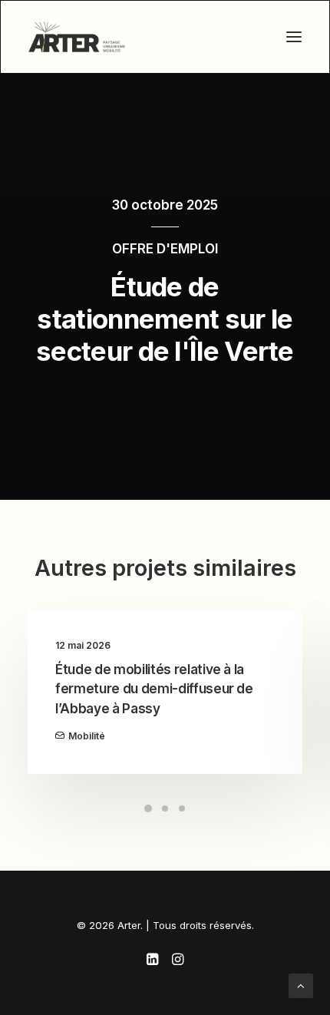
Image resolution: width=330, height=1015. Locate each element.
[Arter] (76, 36)
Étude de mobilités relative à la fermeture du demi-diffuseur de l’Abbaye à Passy (154, 689)
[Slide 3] (181, 808)
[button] (294, 37)
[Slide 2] (165, 808)
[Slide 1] (148, 808)
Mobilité (86, 736)
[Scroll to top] (301, 984)
